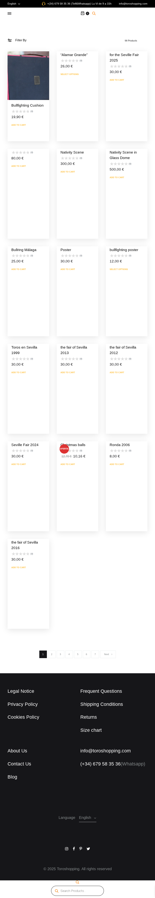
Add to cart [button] (17, 125)
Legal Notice (19, 691)
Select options (68, 74)
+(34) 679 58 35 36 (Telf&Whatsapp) (77, 3)
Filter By (20, 40)
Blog (12, 777)
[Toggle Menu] (9, 13)
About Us (16, 751)
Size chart (89, 730)
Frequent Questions (98, 691)
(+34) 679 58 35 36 (99, 764)
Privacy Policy (20, 704)
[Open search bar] (94, 13)
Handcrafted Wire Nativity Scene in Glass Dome (126, 152)
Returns (87, 717)
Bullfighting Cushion (25, 105)
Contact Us (18, 764)
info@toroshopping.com (135, 3)
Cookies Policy (21, 717)
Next (106, 654)
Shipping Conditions (98, 704)
